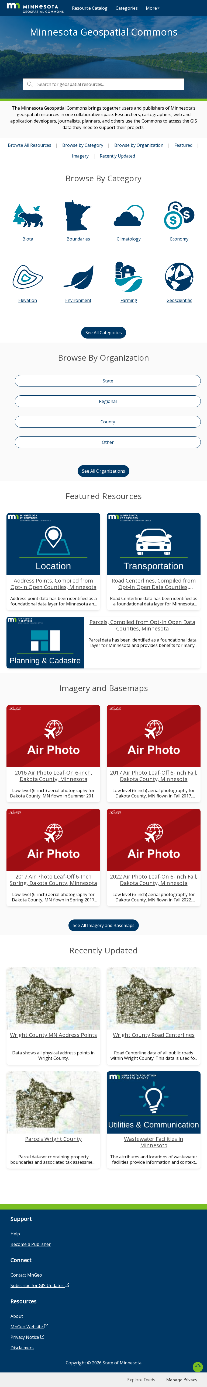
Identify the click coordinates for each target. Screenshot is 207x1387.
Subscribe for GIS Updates (38, 1285)
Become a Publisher (31, 1244)
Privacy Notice (25, 1337)
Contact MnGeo (26, 1275)
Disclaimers (22, 1348)
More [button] (151, 8)
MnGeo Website (27, 1327)
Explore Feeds (141, 1380)
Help (15, 1234)
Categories (127, 8)
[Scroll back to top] (198, 1367)
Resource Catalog (90, 8)
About (17, 1316)
